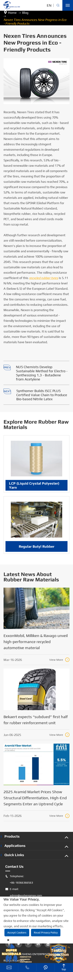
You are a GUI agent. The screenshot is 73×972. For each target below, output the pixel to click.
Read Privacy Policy (46, 932)
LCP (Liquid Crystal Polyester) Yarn (34, 485)
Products (12, 836)
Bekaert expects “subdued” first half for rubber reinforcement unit (36, 719)
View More (59, 659)
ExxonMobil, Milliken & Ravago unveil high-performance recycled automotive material (36, 641)
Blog (25, 12)
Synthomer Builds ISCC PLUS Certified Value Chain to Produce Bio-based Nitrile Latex (41, 395)
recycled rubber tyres (43, 278)
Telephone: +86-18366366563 (19, 879)
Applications (15, 845)
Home (12, 12)
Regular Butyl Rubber (36, 546)
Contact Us (14, 866)
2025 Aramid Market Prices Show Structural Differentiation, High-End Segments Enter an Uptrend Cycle (35, 797)
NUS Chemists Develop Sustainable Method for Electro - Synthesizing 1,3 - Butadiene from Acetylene (42, 373)
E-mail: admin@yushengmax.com (23, 892)
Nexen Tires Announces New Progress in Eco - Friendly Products (35, 21)
